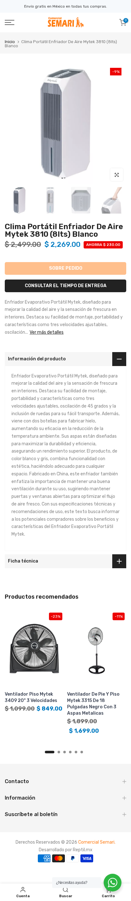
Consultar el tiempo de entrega (66, 285)
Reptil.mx (83, 850)
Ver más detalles (47, 332)
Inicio (10, 42)
